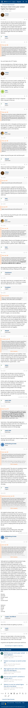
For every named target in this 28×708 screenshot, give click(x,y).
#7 (26, 164)
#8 (26, 177)
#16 (26, 406)
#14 (26, 336)
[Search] (26, 1)
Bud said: (4, 180)
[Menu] (2, 1)
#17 (26, 436)
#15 (26, 370)
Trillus (3, 11)
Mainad (5, 664)
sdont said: (4, 452)
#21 (26, 622)
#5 (26, 109)
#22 (26, 633)
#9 (26, 204)
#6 (26, 137)
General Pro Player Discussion (16, 656)
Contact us (3, 702)
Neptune (5, 672)
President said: (5, 339)
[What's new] (23, 1)
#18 (26, 449)
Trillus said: (4, 45)
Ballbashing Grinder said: (7, 496)
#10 (26, 225)
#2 (26, 42)
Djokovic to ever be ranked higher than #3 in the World (14, 685)
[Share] (25, 19)
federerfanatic (7, 687)
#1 (26, 19)
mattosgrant (6, 656)
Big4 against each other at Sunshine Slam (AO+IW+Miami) (14, 669)
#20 (26, 542)
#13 (26, 292)
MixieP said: (4, 295)
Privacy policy (18, 702)
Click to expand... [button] (14, 351)
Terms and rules (10, 702)
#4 (26, 96)
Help (23, 702)
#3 (26, 78)
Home (2, 704)
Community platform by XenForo (13, 706)
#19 (26, 493)
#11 (26, 252)
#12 (26, 278)
